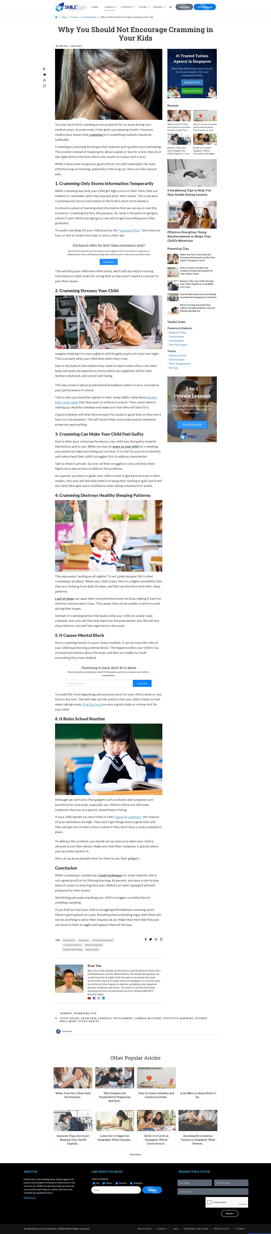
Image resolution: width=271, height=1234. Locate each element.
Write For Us (144, 1229)
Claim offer (108, 262)
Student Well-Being (72, 949)
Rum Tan (63, 46)
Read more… (30, 1197)
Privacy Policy (222, 1229)
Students (126, 7)
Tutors (143, 7)
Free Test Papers (178, 344)
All (97, 1183)
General (158, 7)
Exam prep (83, 940)
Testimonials (176, 340)
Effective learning (93, 944)
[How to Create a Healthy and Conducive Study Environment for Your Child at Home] (205, 115)
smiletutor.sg (119, 990)
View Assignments (180, 363)
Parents (109, 7)
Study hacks (69, 940)
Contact (162, 1229)
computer (135, 817)
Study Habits (92, 949)
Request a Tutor (177, 332)
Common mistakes (72, 944)
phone (119, 817)
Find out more (177, 359)
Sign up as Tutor (192, 90)
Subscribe (184, 7)
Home (95, 7)
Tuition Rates (176, 336)
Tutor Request (204, 7)
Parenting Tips (85, 1013)
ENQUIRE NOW (192, 424)
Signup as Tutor (177, 355)
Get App (173, 367)
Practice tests (92, 704)
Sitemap (240, 1229)
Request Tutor (192, 82)
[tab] (64, 1031)
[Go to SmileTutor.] (56, 17)
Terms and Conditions (195, 1229)
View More (135, 1154)
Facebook (67, 1031)
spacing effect (130, 230)
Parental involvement (102, 940)
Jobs (175, 1229)
